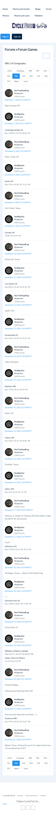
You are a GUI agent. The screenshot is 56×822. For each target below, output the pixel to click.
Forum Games (27, 49)
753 (23, 76)
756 (46, 76)
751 (8, 76)
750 (45, 71)
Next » (17, 81)
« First (9, 71)
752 (16, 76)
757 (8, 81)
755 (38, 76)
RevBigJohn (19, 114)
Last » (26, 81)
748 (30, 71)
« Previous (20, 71)
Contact (43, 796)
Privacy (20, 796)
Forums (10, 49)
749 (37, 71)
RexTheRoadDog (21, 90)
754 (31, 76)
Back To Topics (46, 55)
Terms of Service (31, 796)
